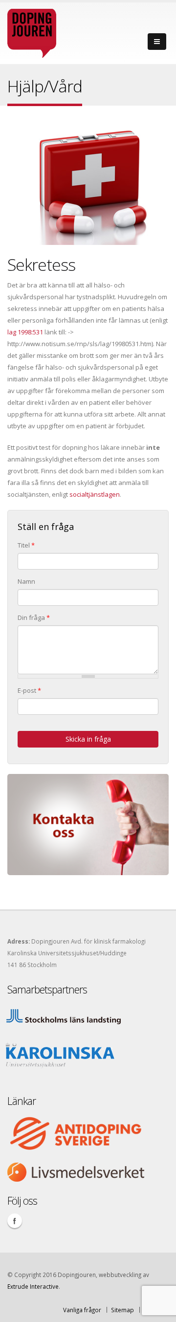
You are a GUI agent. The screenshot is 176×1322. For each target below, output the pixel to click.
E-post (29, 690)
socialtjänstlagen (94, 494)
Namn (26, 581)
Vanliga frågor (82, 1310)
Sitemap (122, 1310)
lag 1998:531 (25, 332)
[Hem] (31, 30)
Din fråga (34, 617)
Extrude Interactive (33, 1286)
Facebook (14, 1220)
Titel (26, 545)
